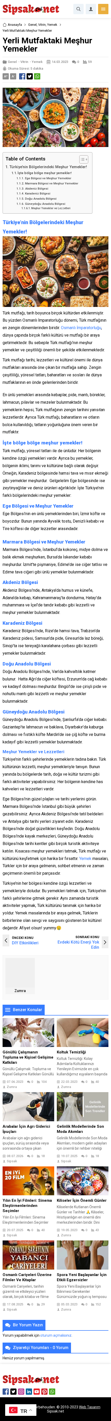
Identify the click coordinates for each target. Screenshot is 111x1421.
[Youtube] (37, 1391)
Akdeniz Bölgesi (36, 188)
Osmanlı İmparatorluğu (81, 327)
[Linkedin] (29, 1391)
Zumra (20, 991)
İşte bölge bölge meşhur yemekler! (45, 173)
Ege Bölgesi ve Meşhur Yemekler (48, 178)
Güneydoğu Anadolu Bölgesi (45, 204)
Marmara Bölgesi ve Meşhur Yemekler (51, 183)
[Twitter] (13, 1391)
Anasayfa (15, 25)
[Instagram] (21, 1391)
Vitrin (42, 25)
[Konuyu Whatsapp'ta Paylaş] (37, 76)
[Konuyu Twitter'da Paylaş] (30, 76)
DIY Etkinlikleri (25, 942)
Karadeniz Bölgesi (37, 193)
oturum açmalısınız (56, 1335)
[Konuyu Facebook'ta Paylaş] (22, 76)
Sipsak (12, 1161)
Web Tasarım (89, 1407)
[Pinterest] (44, 1391)
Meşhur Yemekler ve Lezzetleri (50, 208)
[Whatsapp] (52, 1391)
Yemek (52, 25)
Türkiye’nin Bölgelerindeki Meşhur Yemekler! (48, 167)
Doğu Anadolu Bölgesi (40, 198)
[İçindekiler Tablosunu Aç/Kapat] (81, 159)
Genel (32, 25)
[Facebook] (6, 1391)
